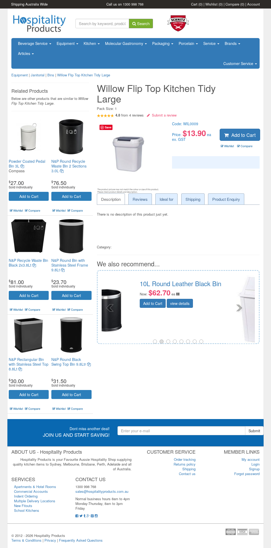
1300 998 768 (133, 4)
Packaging (161, 43)
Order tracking (185, 459)
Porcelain (187, 43)
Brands (231, 43)
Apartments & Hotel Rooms (35, 486)
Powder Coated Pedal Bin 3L (27, 164)
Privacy (50, 540)
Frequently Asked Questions (81, 540)
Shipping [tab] (193, 199)
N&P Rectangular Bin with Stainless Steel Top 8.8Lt (28, 364)
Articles (24, 53)
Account (253, 4)
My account (251, 459)
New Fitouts (23, 505)
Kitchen (90, 43)
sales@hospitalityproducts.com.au (101, 491)
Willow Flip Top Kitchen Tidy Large (83, 74)
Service (210, 43)
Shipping (189, 468)
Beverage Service (33, 43)
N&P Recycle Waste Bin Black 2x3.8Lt (28, 263)
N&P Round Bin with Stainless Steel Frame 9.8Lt (69, 265)
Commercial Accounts (31, 491)
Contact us (187, 473)
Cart (196, 4)
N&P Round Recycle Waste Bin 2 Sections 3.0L (69, 166)
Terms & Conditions (26, 540)
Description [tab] (111, 199)
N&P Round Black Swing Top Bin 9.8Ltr (69, 362)
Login (255, 464)
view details (101, 303)
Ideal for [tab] (166, 199)
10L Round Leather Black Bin (102, 283)
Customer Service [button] (238, 63)
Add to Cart (28, 196)
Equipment (66, 43)
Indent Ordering (26, 496)
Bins (50, 74)
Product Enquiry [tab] (226, 199)
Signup (254, 468)
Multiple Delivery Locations (34, 500)
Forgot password (247, 473)
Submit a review (163, 115)
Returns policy (185, 464)
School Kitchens (26, 510)
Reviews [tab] (140, 199)
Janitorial (38, 74)
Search (143, 23)
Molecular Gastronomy (124, 43)
